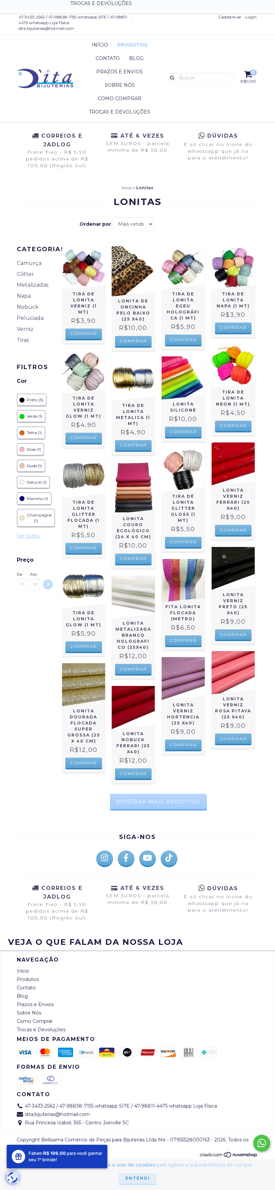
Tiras (23, 340)
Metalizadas (32, 285)
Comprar (83, 333)
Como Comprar (120, 98)
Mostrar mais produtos (158, 802)
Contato (108, 58)
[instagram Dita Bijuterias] (104, 858)
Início (100, 45)
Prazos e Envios (119, 72)
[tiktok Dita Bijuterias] (169, 858)
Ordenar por (95, 224)
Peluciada (30, 318)
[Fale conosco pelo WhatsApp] (261, 1143)
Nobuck (28, 307)
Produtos (132, 45)
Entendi (137, 1178)
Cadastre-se (229, 16)
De (19, 574)
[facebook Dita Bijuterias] (126, 858)
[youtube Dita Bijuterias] (147, 858)
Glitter (25, 274)
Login (251, 16)
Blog (136, 58)
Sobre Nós (120, 85)
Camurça (29, 263)
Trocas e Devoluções (119, 112)
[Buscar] (170, 77)
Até (33, 574)
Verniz (25, 329)
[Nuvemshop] (229, 1156)
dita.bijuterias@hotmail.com (46, 28)
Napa (24, 296)
